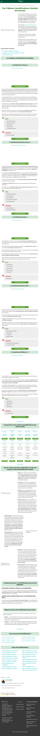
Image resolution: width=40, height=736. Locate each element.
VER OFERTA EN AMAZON (20, 86)
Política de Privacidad (20, 706)
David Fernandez (9, 679)
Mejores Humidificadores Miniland (28, 638)
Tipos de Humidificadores (12, 5)
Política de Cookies (20, 704)
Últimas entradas (7, 677)
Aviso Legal (20, 701)
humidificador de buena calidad (30, 24)
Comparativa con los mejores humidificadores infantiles (13, 52)
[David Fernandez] (3, 683)
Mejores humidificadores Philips (8, 642)
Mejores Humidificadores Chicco (8, 638)
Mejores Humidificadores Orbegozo (29, 640)
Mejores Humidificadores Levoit (8, 637)
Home (7, 5)
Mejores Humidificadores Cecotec (8, 640)
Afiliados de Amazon (20, 709)
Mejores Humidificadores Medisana (28, 637)
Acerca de (2, 677)
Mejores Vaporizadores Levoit (32, 719)
